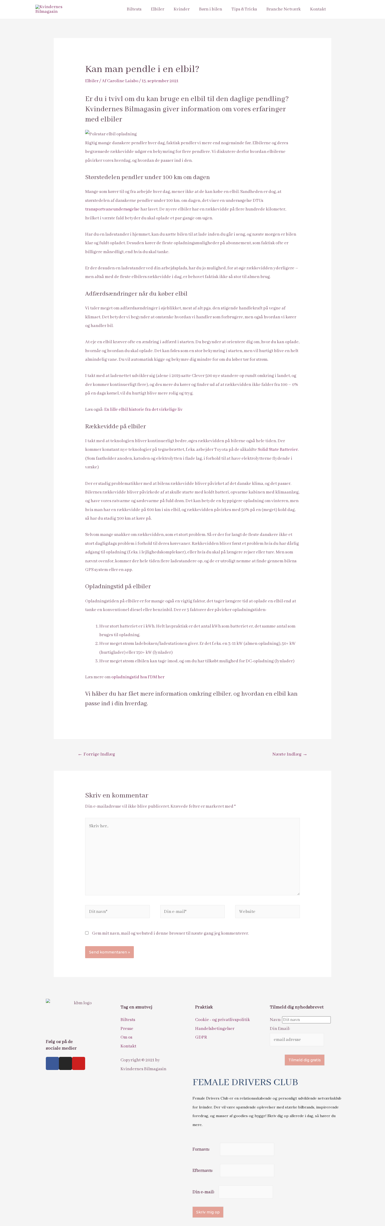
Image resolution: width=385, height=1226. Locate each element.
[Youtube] (78, 1063)
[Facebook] (52, 1063)
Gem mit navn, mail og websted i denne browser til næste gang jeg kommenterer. (170, 933)
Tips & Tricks (244, 9)
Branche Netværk (283, 9)
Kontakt (318, 9)
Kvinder (182, 9)
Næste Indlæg (289, 754)
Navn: (276, 1020)
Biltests (134, 9)
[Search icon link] (342, 9)
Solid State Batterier (278, 449)
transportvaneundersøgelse (112, 209)
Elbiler (157, 9)
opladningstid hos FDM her (137, 677)
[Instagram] (65, 1063)
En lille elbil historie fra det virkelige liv (143, 409)
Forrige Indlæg (96, 754)
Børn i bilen (210, 9)
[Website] (267, 913)
